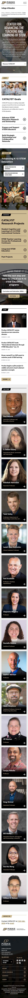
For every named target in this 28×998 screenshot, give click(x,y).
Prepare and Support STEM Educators (10, 128)
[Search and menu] (25, 3)
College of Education (8, 8)
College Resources (7, 972)
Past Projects (7, 256)
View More (5, 379)
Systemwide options (5, 961)
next (26, 205)
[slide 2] (9, 205)
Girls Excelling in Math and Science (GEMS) (11, 174)
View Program (13, 296)
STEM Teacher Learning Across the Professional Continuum (11, 241)
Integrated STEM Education (8, 249)
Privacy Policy (7, 990)
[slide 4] (15, 205)
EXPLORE (4, 968)
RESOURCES (5, 976)
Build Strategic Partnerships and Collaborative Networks (9, 138)
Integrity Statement (21, 989)
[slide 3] (12, 205)
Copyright (5, 985)
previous (2, 205)
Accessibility (4, 989)
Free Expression (14, 990)
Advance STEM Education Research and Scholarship (10, 119)
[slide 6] (22, 205)
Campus (4, 979)
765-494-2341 (5, 957)
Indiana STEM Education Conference (10, 168)
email (12, 923)
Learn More (14, 408)
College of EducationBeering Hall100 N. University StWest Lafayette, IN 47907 (7, 951)
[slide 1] (5, 205)
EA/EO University (12, 989)
